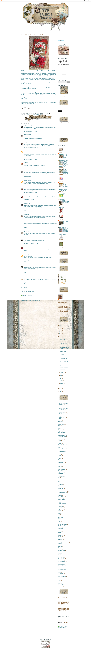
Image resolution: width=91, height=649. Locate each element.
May (61, 378)
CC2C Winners (60, 439)
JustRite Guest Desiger (62, 503)
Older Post (55, 289)
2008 (60, 391)
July (61, 375)
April (61, 380)
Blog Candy (60, 431)
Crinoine (59, 454)
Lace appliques (60, 506)
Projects (59, 532)
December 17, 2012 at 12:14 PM (31, 275)
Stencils (59, 547)
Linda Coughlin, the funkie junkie (64, 300)
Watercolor (60, 583)
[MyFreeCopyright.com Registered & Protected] (64, 627)
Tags (59, 554)
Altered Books (60, 421)
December (62, 337)
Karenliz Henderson (27, 180)
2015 (60, 331)
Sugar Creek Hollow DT (62, 551)
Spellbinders (60, 543)
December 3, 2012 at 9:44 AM (31, 131)
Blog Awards (60, 429)
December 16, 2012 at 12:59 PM (31, 251)
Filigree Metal (60, 484)
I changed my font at (30, 300)
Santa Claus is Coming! (64, 367)
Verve (59, 577)
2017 (60, 328)
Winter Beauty (62, 365)
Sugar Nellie (60, 553)
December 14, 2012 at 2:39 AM (31, 236)
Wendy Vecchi (60, 584)
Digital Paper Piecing (61, 469)
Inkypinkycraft (26, 134)
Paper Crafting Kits (61, 525)
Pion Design (60, 531)
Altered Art (60, 420)
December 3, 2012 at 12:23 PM (31, 147)
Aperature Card (61, 422)
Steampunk (60, 546)
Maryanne (25, 187)
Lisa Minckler (26, 203)
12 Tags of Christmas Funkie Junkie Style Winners (64, 344)
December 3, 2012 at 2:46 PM (30, 159)
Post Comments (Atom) (30, 291)
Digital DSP (60, 466)
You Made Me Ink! (62, 227)
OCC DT (59, 520)
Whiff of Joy (60, 586)
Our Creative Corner (62, 522)
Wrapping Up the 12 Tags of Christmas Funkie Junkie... (64, 348)
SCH (59, 538)
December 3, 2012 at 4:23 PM (30, 177)
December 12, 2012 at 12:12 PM (31, 219)
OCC (59, 518)
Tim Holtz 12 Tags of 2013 (62, 565)
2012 (60, 336)
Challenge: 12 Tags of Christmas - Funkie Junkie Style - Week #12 (32, 34)
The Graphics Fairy (61, 558)
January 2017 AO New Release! (65, 222)
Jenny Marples (26, 170)
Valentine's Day (61, 573)
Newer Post (23, 289)
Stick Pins (59, 549)
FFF (59, 481)
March (61, 381)
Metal (59, 514)
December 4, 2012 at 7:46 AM (31, 192)
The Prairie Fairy (61, 560)
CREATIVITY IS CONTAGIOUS (62, 200)
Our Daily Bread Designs (62, 524)
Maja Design (60, 511)
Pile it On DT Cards (61, 529)
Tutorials (59, 572)
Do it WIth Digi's (61, 473)
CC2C (59, 437)
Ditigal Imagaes (61, 472)
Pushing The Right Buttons (63, 153)
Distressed (60, 470)
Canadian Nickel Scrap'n (63, 192)
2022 (60, 325)
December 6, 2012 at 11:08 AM (31, 211)
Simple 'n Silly (62, 339)
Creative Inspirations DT (62, 452)
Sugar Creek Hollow (61, 550)
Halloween (60, 495)
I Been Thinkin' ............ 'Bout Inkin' (63, 241)
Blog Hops (60, 433)
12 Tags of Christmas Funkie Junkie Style (35, 114)
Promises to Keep (63, 351)
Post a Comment (24, 287)
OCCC (59, 521)
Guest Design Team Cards (62, 489)
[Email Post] (49, 113)
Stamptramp (61, 207)
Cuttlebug (60, 458)
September (62, 372)
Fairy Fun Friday (61, 476)
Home (39, 289)
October (61, 370)
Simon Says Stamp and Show (63, 542)
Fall (58, 477)
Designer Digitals (61, 462)
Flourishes (60, 485)
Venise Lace (60, 575)
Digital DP (60, 465)
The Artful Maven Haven (63, 160)
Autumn (59, 425)
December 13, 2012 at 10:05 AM (31, 228)
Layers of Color (61, 507)
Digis (59, 463)
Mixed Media (60, 517)
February (62, 383)
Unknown (25, 254)
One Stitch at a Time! (64, 358)
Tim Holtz (60, 562)
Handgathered (26, 214)
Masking (59, 513)
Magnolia (59, 510)
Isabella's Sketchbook (62, 499)
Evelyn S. (25, 142)
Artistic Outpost (61, 424)
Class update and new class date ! (65, 236)
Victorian (59, 579)
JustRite (59, 502)
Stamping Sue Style (62, 234)
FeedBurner (66, 76)
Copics (59, 447)
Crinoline (59, 455)
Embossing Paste (61, 474)
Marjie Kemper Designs (63, 189)
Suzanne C (25, 195)
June (61, 377)
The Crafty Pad (61, 557)
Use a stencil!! (65, 242)
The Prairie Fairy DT (62, 561)
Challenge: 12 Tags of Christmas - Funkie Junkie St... (64, 362)
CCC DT (59, 440)
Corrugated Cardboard (62, 448)
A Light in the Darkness (64, 360)
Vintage (59, 580)
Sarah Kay (60, 536)
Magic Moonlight (61, 509)
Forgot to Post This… (63, 190)
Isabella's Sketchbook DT (62, 500)
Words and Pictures (27, 125)
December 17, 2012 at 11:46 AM (31, 262)
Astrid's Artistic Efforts (63, 182)
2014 (60, 333)
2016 (60, 330)
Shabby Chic (60, 539)
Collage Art (60, 443)
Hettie (25, 162)
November (62, 369)
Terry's (60, 220)
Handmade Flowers (61, 496)
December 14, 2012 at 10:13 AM (31, 243)
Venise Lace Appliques (62, 576)
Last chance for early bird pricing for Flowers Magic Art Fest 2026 (66, 171)
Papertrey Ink (60, 528)
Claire (25, 246)
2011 (60, 386)
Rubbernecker (60, 535)
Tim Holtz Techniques (62, 569)
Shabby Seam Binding (62, 540)
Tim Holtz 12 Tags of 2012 (62, 564)
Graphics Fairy (60, 488)
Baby (59, 428)
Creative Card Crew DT (62, 451)
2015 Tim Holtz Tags (61, 418)
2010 (60, 388)
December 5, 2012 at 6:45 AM (31, 200)
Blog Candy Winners (61, 432)
